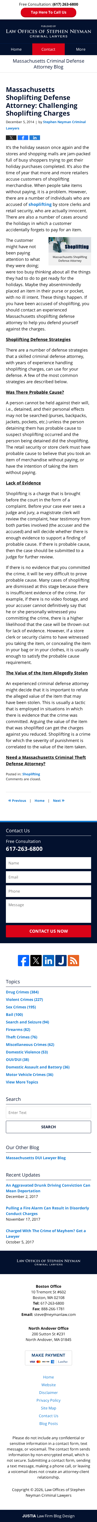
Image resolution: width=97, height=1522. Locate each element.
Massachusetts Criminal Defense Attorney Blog (48, 31)
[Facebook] (23, 960)
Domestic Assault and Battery (37, 1067)
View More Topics (22, 1082)
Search (48, 1126)
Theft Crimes (21, 1037)
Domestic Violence (27, 1052)
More (80, 49)
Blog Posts (48, 1423)
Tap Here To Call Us (48, 12)
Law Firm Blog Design (48, 1515)
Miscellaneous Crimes (30, 1044)
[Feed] (73, 960)
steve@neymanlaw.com (55, 1314)
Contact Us (48, 1415)
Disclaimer (48, 1392)
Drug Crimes (22, 992)
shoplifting (40, 204)
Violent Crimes (24, 999)
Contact (48, 49)
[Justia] (61, 960)
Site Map (48, 1408)
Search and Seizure (27, 1022)
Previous (17, 800)
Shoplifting (31, 774)
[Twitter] (36, 960)
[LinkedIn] (48, 960)
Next (59, 800)
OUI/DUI (17, 1059)
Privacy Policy (48, 1400)
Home (16, 49)
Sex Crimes (21, 1007)
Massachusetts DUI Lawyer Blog (36, 1157)
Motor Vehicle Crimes (29, 1074)
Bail (14, 1014)
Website (48, 1384)
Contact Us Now (48, 931)
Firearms (18, 1029)
